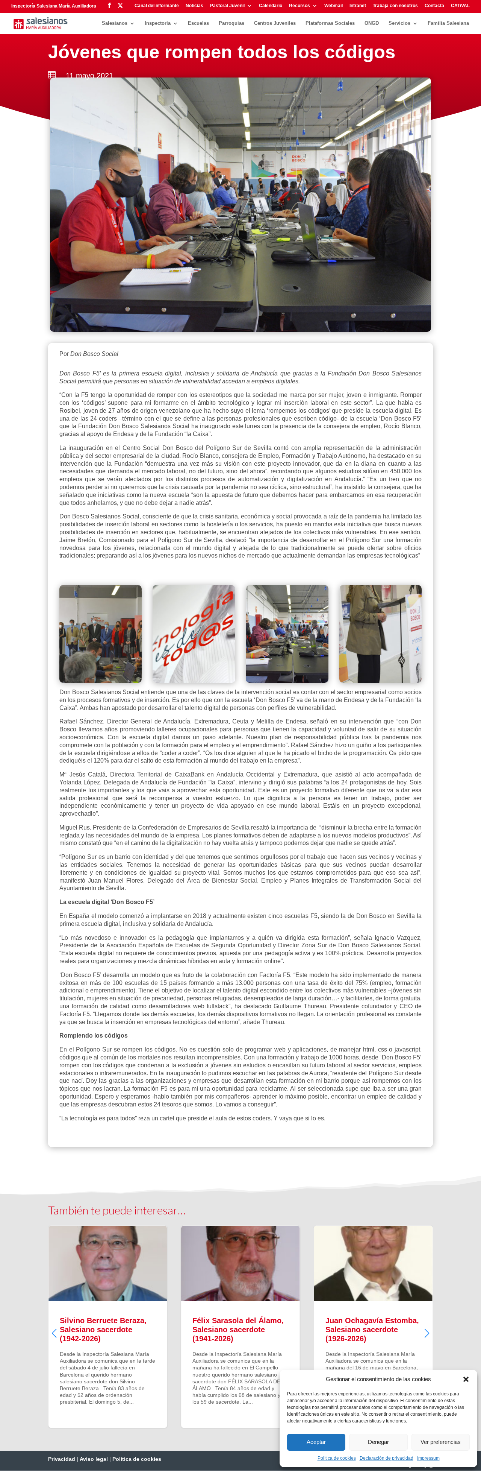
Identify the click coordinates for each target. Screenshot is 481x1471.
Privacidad (61, 1459)
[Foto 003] (194, 681)
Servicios (399, 23)
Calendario (270, 5)
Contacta (434, 5)
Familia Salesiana (448, 23)
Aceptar (316, 1442)
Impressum (428, 1458)
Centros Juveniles (275, 23)
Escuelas (198, 23)
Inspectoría (158, 23)
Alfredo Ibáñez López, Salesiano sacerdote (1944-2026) (373, 1327)
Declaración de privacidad (386, 1458)
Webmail (333, 5)
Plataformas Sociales (330, 23)
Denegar (378, 1442)
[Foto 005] (380, 681)
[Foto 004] (287, 681)
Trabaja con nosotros (395, 5)
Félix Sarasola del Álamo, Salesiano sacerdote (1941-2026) (107, 1327)
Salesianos (114, 23)
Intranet (357, 5)
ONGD (372, 23)
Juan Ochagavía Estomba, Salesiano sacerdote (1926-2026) (240, 1327)
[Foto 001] (100, 681)
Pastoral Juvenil (227, 5)
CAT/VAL (460, 5)
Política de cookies (337, 1458)
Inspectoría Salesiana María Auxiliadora (53, 6)
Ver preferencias (440, 1442)
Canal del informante (157, 5)
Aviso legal (94, 1459)
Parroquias (231, 23)
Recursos (299, 5)
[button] (466, 1379)
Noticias (194, 5)
